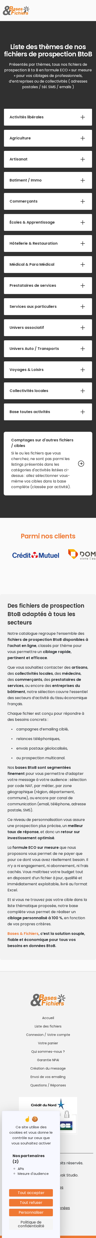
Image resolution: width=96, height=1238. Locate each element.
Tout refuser (31, 1202)
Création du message (48, 1068)
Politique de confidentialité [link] (31, 1224)
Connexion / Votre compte (48, 1034)
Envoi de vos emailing (48, 1077)
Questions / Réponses (48, 1085)
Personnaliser (31, 1212)
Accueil (48, 1018)
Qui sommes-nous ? (48, 1051)
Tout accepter (31, 1192)
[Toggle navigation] (89, 10)
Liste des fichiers (48, 1026)
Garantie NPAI (48, 1060)
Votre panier (48, 1043)
